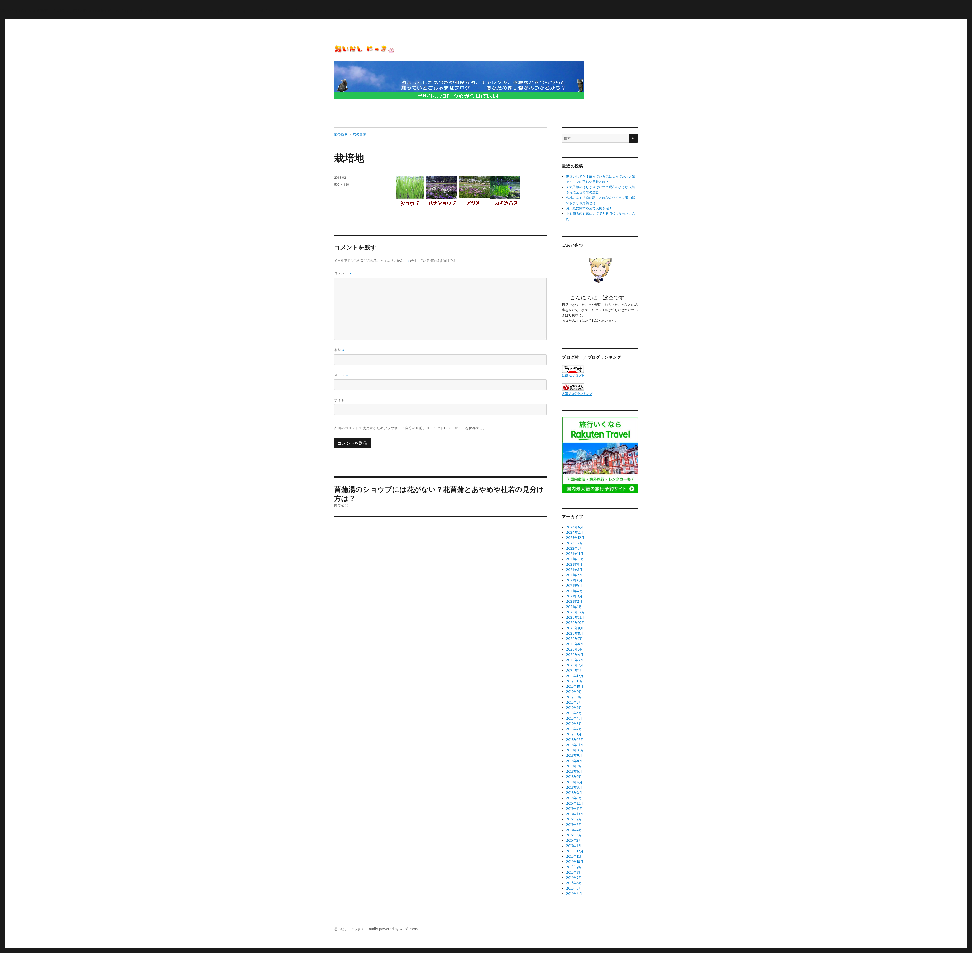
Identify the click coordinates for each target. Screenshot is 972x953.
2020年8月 (574, 633)
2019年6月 (574, 708)
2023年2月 (574, 543)
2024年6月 (574, 527)
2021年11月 (574, 554)
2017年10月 (574, 814)
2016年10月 (574, 862)
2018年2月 (574, 793)
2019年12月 (574, 676)
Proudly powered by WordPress (391, 929)
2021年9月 (574, 564)
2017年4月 (574, 830)
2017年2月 (574, 840)
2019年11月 (574, 681)
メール (341, 374)
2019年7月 (574, 702)
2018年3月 (574, 787)
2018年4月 (574, 782)
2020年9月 (574, 628)
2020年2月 (574, 665)
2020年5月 (574, 649)
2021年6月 (574, 580)
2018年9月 (574, 755)
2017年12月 (574, 803)
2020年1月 (574, 670)
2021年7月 (574, 575)
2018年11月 (574, 745)
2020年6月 (574, 644)
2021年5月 (574, 585)
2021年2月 (574, 601)
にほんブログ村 (573, 375)
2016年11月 (574, 856)
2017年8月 (574, 824)
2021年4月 (574, 591)
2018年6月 (574, 771)
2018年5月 (574, 777)
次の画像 (359, 134)
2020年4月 (574, 655)
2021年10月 (575, 559)
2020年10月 (575, 623)
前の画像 (340, 134)
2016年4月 (574, 894)
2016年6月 (574, 883)
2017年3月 (574, 835)
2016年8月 (574, 872)
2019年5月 (574, 713)
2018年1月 (574, 798)
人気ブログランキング (577, 393)
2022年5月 (574, 548)
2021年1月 (574, 607)
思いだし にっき (347, 929)
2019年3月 (574, 724)
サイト (339, 399)
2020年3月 (574, 660)
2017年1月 (573, 846)
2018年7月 (574, 766)
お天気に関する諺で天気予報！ (589, 208)
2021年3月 (574, 596)
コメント (343, 273)
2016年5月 (574, 888)
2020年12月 (575, 612)
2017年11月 (574, 809)
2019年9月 (574, 692)
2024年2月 (574, 532)
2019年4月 (574, 718)
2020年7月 (574, 639)
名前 (339, 349)
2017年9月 (574, 819)
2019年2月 (574, 729)
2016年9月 (574, 867)
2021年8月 (574, 570)
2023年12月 (575, 538)
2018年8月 (574, 761)
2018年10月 (575, 750)
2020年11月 (575, 617)
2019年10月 (574, 686)
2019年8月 (574, 697)
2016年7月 (574, 878)
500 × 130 (341, 184)
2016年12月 (574, 851)
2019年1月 (573, 734)
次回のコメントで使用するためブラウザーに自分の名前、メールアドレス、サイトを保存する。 (410, 427)
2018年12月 (575, 740)
